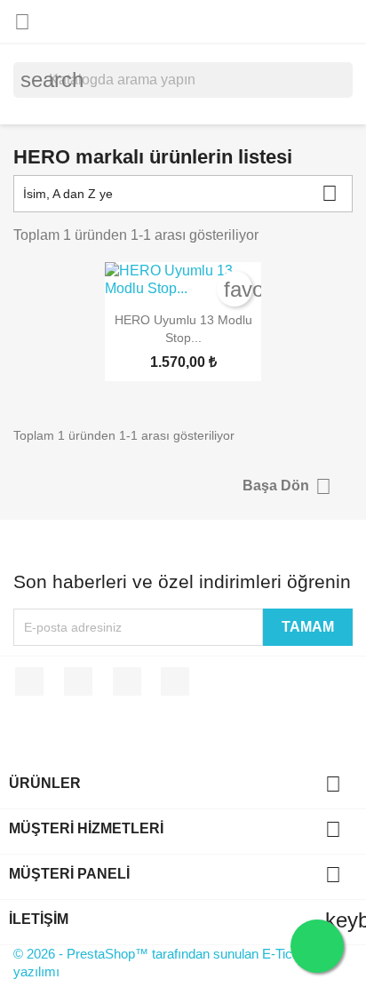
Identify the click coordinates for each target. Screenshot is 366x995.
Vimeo (127, 681)
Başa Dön (287, 486)
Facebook (29, 681)
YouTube (78, 681)
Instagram (175, 681)
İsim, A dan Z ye (180, 193)
